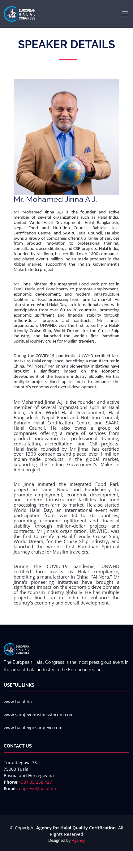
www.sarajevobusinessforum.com (39, 715)
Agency (78, 840)
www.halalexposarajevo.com (33, 728)
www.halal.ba (18, 702)
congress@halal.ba (36, 788)
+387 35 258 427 (35, 782)
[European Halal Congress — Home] (19, 13)
